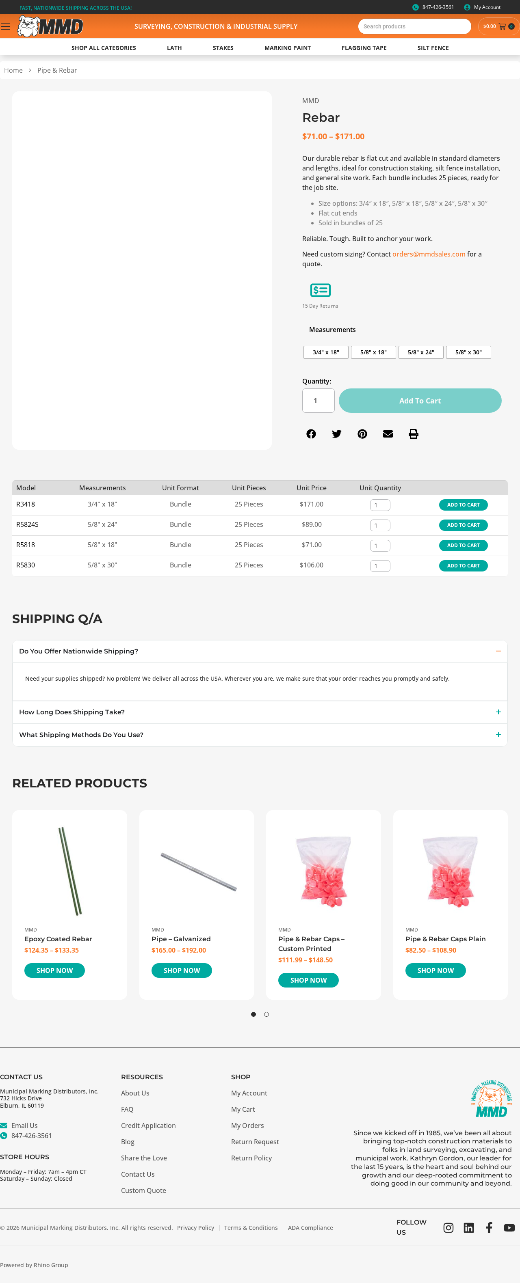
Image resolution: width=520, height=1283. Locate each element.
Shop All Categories (104, 48)
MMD (310, 100)
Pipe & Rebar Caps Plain (445, 939)
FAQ (127, 1109)
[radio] (326, 352)
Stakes (223, 48)
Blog (127, 1141)
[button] (311, 434)
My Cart (243, 1109)
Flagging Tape (364, 48)
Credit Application (148, 1125)
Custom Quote (143, 1190)
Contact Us (138, 1174)
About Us (135, 1093)
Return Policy (251, 1158)
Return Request (255, 1141)
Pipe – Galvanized (181, 939)
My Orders (247, 1125)
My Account (249, 1093)
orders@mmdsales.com (429, 254)
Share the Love (144, 1158)
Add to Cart (463, 504)
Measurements (332, 329)
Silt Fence (433, 48)
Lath (174, 48)
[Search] (463, 26)
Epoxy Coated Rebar (58, 939)
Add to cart (420, 400)
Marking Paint (287, 48)
